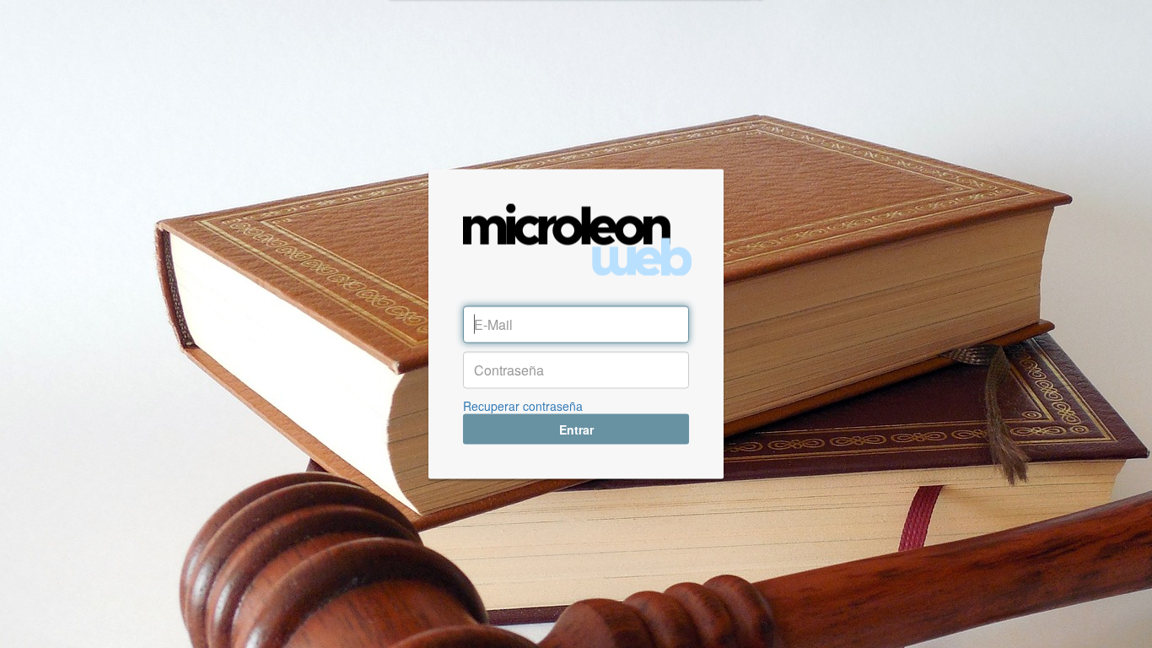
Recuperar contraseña (523, 405)
